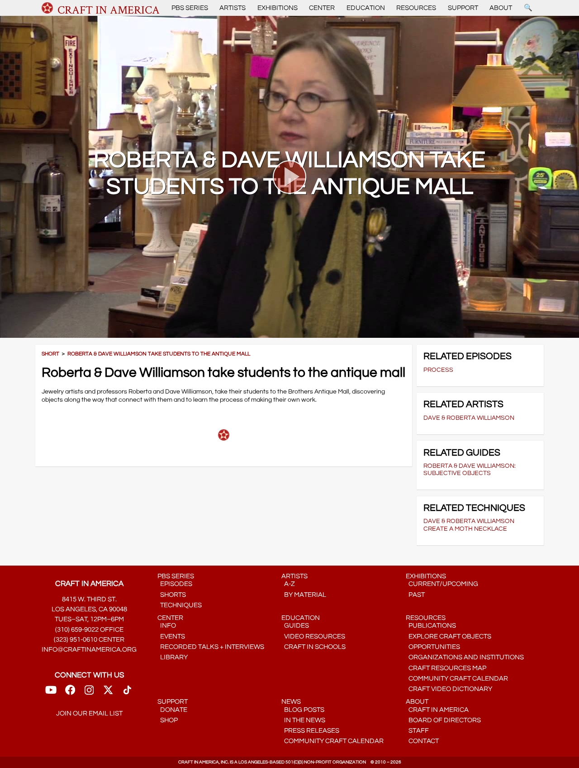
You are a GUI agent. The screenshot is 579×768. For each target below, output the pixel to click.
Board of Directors (443, 720)
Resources (416, 8)
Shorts (171, 594)
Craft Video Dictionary (449, 689)
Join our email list (89, 713)
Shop (167, 720)
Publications (431, 625)
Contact (422, 741)
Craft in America (437, 709)
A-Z (288, 584)
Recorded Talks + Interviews (210, 646)
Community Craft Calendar (457, 678)
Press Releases (310, 730)
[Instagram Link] (89, 693)
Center (322, 8)
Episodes (174, 584)
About (500, 8)
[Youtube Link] (51, 693)
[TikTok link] (127, 693)
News (291, 701)
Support (463, 8)
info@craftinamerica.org (89, 649)
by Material (303, 594)
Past (415, 594)
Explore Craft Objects (448, 636)
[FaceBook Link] (70, 693)
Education (365, 8)
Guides (295, 625)
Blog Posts (302, 709)
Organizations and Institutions (465, 657)
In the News (303, 720)
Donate (172, 709)
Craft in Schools (313, 646)
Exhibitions (277, 8)
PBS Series (189, 8)
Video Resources (313, 636)
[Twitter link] (108, 693)
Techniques (179, 605)
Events (171, 636)
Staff (417, 730)
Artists (232, 8)
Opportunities (433, 646)
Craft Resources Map (446, 668)
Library (172, 657)
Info (166, 625)
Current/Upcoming (442, 584)
